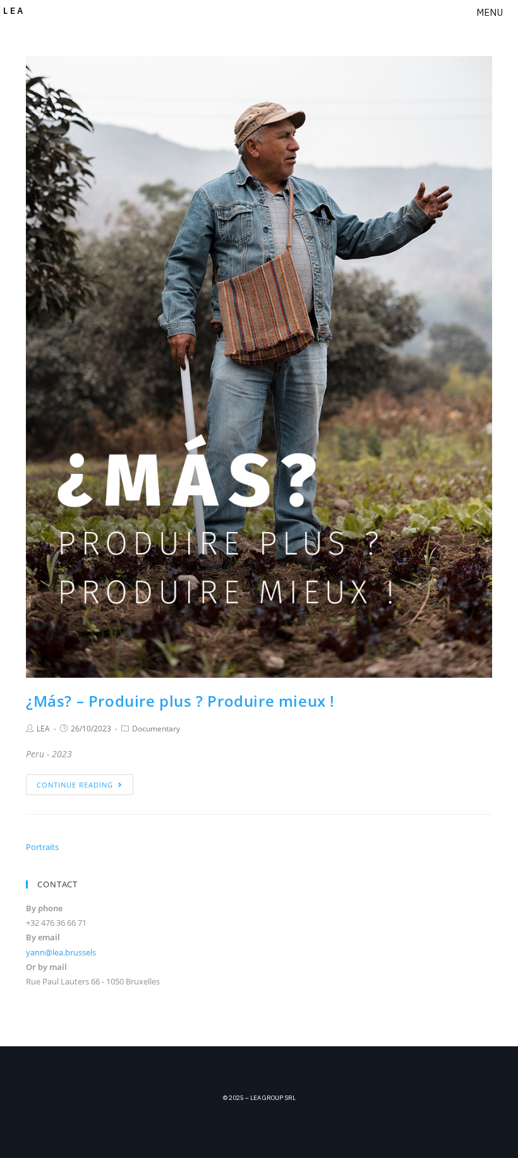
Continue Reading (75, 784)
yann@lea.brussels (61, 952)
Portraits (42, 847)
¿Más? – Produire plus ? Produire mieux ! (180, 700)
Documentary (156, 728)
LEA (43, 728)
